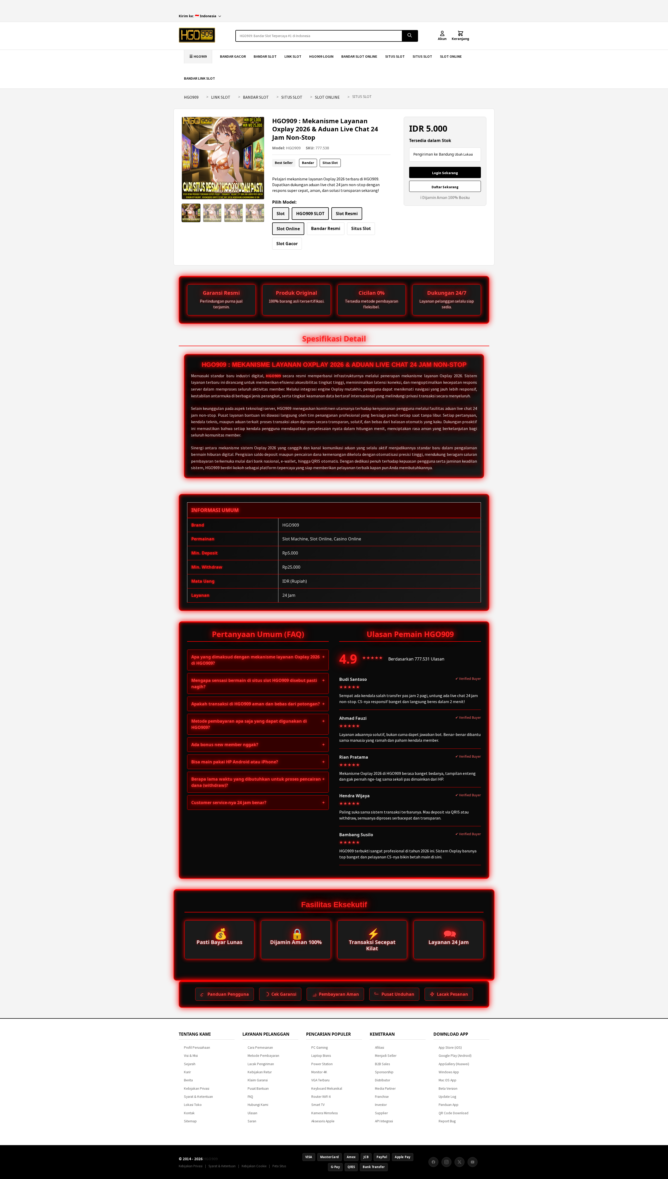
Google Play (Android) (455, 1055)
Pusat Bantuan (258, 1088)
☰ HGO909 (198, 56)
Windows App (449, 1072)
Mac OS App (447, 1080)
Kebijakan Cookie (254, 1166)
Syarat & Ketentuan (198, 1096)
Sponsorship (384, 1072)
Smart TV (318, 1105)
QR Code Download (453, 1113)
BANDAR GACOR (233, 56)
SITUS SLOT (395, 56)
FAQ (250, 1096)
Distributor (382, 1080)
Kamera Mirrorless (324, 1113)
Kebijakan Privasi (196, 1088)
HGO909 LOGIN (321, 56)
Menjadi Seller (385, 1055)
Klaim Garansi (258, 1080)
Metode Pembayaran (263, 1055)
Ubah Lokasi (464, 154)
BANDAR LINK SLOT (199, 78)
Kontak (189, 1113)
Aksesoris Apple (323, 1121)
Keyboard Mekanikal (326, 1088)
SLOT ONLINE (451, 56)
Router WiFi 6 (321, 1096)
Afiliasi (379, 1047)
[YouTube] (473, 1162)
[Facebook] (433, 1162)
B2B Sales (382, 1064)
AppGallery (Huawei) (454, 1064)
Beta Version (448, 1088)
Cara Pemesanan (260, 1047)
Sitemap (190, 1121)
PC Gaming (319, 1047)
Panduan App (448, 1105)
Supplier (381, 1113)
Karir (187, 1072)
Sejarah (189, 1064)
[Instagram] (446, 1162)
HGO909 (191, 97)
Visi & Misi (191, 1055)
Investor (381, 1105)
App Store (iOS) (450, 1047)
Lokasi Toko (193, 1105)
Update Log (447, 1096)
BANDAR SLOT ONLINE (359, 56)
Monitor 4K (319, 1072)
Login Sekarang (445, 173)
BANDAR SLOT (265, 56)
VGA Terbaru (320, 1080)
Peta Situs (279, 1166)
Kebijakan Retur (260, 1072)
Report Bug (447, 1121)
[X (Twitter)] (459, 1162)
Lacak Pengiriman (261, 1064)
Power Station (322, 1064)
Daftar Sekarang (445, 187)
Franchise (382, 1096)
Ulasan (252, 1113)
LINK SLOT (292, 56)
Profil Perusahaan (197, 1047)
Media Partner (385, 1088)
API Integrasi (384, 1121)
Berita (188, 1080)
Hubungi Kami (258, 1105)
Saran (252, 1121)
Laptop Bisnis (321, 1055)
